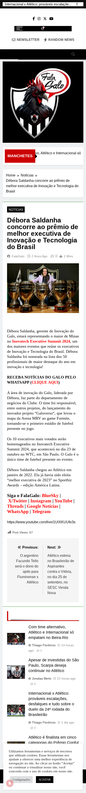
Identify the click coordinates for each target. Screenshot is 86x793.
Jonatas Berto (41, 678)
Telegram (41, 511)
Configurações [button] (21, 779)
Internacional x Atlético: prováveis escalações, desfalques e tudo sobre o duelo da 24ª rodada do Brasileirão (38, 4)
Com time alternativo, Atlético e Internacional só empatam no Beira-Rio (51, 632)
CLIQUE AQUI (45, 382)
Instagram (40, 501)
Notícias (16, 209)
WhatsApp (18, 511)
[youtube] (51, 19)
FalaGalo (18, 256)
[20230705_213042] (43, 102)
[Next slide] (80, 4)
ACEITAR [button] (45, 779)
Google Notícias (42, 506)
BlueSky (50, 495)
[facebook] (33, 19)
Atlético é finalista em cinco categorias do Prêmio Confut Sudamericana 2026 (53, 742)
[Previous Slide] (74, 4)
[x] (45, 19)
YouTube (63, 501)
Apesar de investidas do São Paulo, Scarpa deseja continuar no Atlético (53, 665)
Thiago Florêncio (44, 645)
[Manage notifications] (9, 783)
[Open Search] (73, 54)
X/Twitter (17, 501)
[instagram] (39, 19)
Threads (15, 506)
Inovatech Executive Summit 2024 (41, 341)
